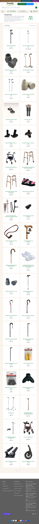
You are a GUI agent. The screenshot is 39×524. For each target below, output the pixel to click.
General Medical (5, 488)
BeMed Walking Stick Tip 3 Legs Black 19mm (28, 388)
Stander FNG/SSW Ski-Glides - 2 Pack (11, 143)
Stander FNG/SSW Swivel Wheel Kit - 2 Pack (28, 462)
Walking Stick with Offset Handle (11, 315)
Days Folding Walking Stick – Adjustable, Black (11, 437)
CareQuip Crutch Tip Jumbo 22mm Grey (28, 95)
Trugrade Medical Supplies (21, 522)
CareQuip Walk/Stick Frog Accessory (28, 241)
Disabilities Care (5, 486)
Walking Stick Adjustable (11, 45)
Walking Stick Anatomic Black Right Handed (28, 339)
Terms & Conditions (17, 490)
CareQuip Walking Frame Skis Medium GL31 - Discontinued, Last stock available (28, 266)
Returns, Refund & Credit (18, 486)
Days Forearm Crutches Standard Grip (28, 46)
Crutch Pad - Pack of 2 (28, 119)
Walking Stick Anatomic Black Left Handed (11, 364)
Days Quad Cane (11, 412)
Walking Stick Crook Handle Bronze (28, 315)
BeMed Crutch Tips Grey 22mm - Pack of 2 (11, 70)
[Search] (36, 7)
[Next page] (22, 470)
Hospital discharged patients (8, 490)
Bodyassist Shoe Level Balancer (28, 191)
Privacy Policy (16, 493)
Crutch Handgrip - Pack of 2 (28, 363)
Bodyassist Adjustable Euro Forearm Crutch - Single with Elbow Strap (11, 216)
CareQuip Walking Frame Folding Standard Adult (11, 192)
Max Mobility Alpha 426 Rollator (11, 167)
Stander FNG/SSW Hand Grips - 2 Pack (11, 462)
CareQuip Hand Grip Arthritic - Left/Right (28, 292)
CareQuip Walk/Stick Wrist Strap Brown (11, 241)
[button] (2, 4)
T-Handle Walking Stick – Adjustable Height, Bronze (28, 413)
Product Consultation (18, 488)
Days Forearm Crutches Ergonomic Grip (11, 95)
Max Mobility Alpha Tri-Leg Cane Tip (28, 143)
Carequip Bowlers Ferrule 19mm (11, 119)
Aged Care (4, 483)
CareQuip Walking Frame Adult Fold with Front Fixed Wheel (28, 167)
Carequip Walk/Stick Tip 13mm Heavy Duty (28, 216)
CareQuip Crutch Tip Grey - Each (11, 291)
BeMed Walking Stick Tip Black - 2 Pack (11, 388)
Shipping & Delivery (17, 483)
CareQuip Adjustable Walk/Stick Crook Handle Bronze (11, 265)
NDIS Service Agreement (18, 495)
